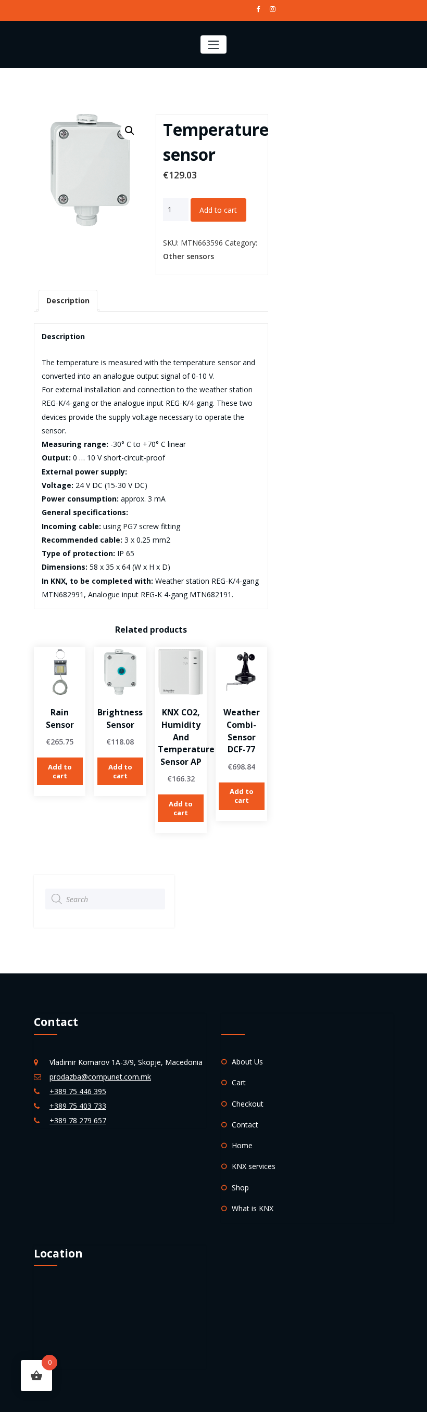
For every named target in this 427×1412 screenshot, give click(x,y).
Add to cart (218, 210)
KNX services (253, 1166)
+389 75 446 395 (77, 1091)
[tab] (68, 301)
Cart (239, 1082)
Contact (245, 1124)
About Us (247, 1062)
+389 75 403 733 (77, 1106)
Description (68, 300)
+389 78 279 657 (77, 1120)
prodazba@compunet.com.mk (100, 1077)
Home (242, 1145)
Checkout (247, 1104)
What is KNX (252, 1208)
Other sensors (188, 256)
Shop (240, 1187)
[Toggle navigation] (213, 44)
